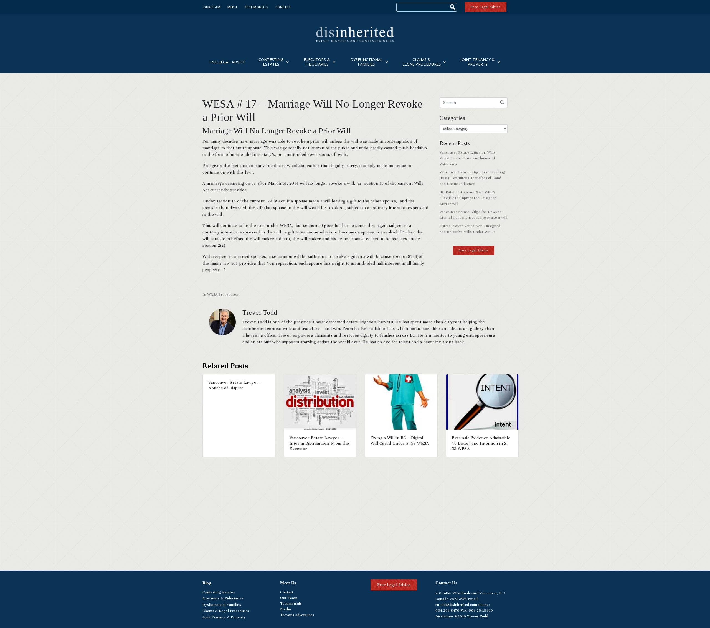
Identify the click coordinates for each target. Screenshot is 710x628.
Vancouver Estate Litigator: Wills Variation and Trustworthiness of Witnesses (468, 158)
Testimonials (256, 7)
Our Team (211, 7)
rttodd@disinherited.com (456, 604)
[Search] (453, 7)
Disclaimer (444, 616)
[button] (473, 250)
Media (232, 7)
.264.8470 (447, 610)
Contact (283, 7)
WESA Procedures (222, 294)
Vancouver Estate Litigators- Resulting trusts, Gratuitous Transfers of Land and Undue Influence (472, 178)
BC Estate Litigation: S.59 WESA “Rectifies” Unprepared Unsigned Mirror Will (468, 198)
